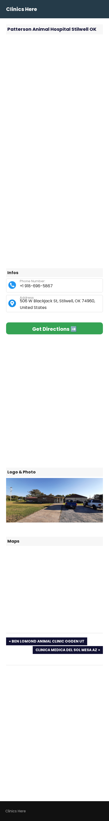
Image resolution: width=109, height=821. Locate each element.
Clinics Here (21, 9)
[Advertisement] (54, 94)
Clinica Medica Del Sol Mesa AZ (66, 650)
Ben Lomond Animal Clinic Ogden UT (47, 641)
